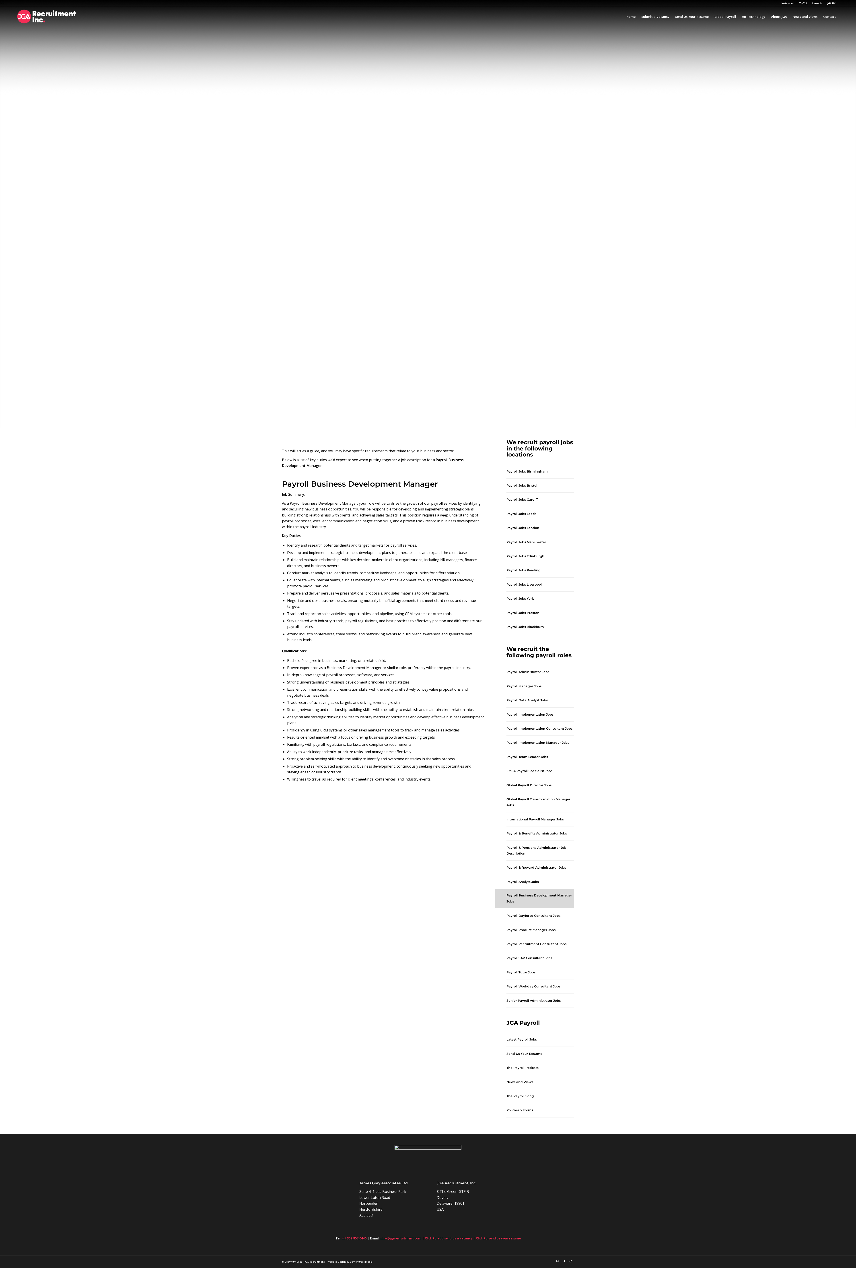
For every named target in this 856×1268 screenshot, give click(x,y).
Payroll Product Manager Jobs (531, 930)
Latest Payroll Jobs (521, 1039)
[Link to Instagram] (557, 1261)
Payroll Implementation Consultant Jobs (539, 729)
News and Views (519, 1082)
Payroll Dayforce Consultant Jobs (533, 916)
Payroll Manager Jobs (523, 686)
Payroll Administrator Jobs (527, 672)
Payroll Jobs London (522, 528)
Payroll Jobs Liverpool (524, 584)
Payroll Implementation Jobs (530, 714)
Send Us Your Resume (524, 1054)
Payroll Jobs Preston (522, 613)
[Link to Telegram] (564, 1261)
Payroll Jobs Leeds (521, 514)
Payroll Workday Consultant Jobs (533, 986)
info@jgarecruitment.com (401, 1238)
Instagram (788, 3)
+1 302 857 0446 (354, 1238)
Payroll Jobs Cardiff (522, 500)
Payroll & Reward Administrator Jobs (536, 867)
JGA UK (831, 3)
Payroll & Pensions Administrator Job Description (536, 850)
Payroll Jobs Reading (523, 570)
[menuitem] (788, 3)
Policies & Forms (519, 1110)
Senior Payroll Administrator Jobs (533, 1001)
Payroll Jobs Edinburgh (525, 556)
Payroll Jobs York (520, 599)
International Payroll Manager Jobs (535, 819)
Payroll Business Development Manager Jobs (539, 898)
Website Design (336, 1261)
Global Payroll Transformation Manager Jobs (538, 802)
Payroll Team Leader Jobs (527, 757)
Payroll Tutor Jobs (520, 972)
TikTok (803, 3)
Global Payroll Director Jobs (528, 785)
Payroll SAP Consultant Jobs (529, 958)
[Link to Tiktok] (570, 1261)
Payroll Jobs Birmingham (527, 471)
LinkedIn (817, 3)
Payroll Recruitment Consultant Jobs (536, 944)
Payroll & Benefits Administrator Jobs (536, 833)
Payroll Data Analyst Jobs (527, 700)
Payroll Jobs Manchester (526, 542)
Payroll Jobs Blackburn (525, 627)
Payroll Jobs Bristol (521, 485)
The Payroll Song (520, 1096)
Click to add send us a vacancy (448, 1238)
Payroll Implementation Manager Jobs (537, 743)
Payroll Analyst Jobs (522, 882)
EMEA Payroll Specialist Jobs (529, 771)
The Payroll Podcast (522, 1068)
